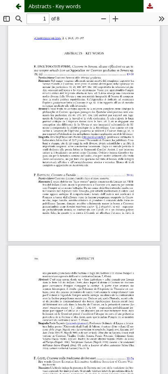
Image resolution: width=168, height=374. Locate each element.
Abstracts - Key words (55, 6)
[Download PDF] (150, 6)
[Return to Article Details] (18, 6)
